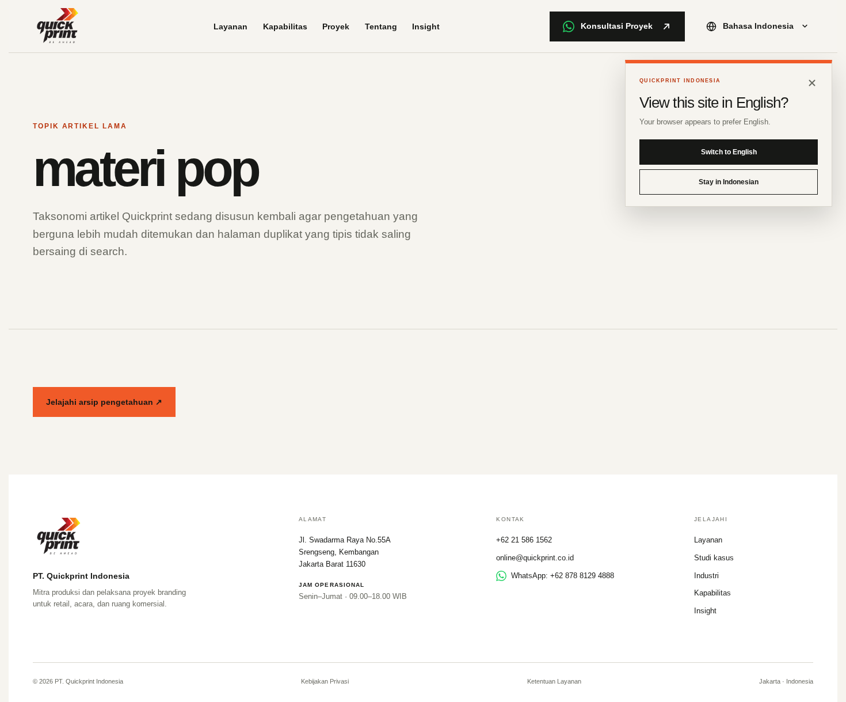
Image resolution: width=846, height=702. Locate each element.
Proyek (335, 26)
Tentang (381, 26)
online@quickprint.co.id (535, 557)
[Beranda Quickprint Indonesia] (58, 26)
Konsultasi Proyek (617, 26)
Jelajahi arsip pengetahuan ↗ (104, 402)
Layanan (230, 26)
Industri (706, 575)
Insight (426, 26)
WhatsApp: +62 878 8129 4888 (562, 575)
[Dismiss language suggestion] (812, 83)
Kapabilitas (285, 26)
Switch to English (729, 152)
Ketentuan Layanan (554, 681)
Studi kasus (714, 557)
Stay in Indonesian (729, 182)
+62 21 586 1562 (524, 540)
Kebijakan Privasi (325, 681)
